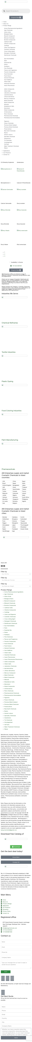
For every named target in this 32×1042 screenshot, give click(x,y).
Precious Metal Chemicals (11, 704)
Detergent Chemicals (10, 621)
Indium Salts (7, 652)
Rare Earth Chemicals (10, 709)
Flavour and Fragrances (10, 639)
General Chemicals (9, 648)
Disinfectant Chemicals (10, 623)
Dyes (5, 628)
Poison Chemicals (9, 700)
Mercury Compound (9, 673)
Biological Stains (8, 598)
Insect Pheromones (9, 657)
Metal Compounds (9, 677)
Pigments (6, 697)
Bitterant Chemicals (9, 603)
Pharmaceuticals (8, 469)
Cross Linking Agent (9, 619)
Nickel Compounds (9, 686)
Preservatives (8, 706)
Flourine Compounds (10, 641)
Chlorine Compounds (10, 610)
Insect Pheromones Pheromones (13, 659)
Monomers (7, 684)
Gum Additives (8, 650)
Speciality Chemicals (10, 715)
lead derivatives (8, 668)
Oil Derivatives (8, 688)
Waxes (6, 729)
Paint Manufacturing (10, 440)
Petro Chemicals (8, 691)
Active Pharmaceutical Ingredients (13, 592)
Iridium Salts (7, 664)
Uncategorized (8, 722)
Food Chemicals (8, 643)
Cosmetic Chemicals (10, 616)
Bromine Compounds (10, 605)
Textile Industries (8, 352)
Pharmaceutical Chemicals (11, 693)
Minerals (6, 679)
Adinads (10, 985)
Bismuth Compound (9, 601)
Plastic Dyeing (7, 381)
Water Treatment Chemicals (12, 727)
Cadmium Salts (8, 607)
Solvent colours (8, 713)
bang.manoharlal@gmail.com (9, 830)
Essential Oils (8, 630)
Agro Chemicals (8, 594)
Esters (6, 632)
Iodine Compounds (9, 661)
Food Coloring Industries (11, 411)
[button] (1, 566)
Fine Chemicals (8, 637)
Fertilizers (7, 634)
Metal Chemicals (8, 675)
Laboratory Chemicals (10, 666)
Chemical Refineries (10, 323)
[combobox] (16, 574)
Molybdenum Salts (9, 682)
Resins (6, 711)
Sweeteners (7, 717)
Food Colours (8, 646)
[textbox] (15, 574)
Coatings (6, 612)
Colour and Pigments (10, 614)
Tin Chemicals (8, 720)
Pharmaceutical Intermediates (12, 695)
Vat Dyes (6, 724)
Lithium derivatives (9, 670)
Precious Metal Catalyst (10, 702)
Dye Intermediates (9, 625)
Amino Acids (7, 596)
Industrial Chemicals (9, 655)
